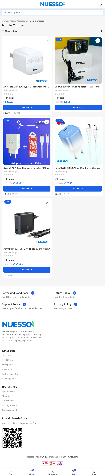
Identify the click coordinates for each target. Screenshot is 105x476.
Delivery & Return (10, 405)
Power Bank (7, 369)
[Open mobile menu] (3, 4)
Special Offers (8, 391)
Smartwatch (7, 355)
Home (5, 20)
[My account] (101, 4)
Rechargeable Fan (10, 374)
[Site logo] (52, 3)
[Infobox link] (18, 293)
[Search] (100, 12)
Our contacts (8, 400)
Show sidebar (11, 31)
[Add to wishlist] (46, 40)
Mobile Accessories (19, 20)
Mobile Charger (10, 90)
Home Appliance (9, 378)
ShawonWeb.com (69, 456)
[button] (26, 107)
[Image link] (18, 324)
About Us (6, 396)
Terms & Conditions (11, 410)
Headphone (7, 360)
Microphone (7, 364)
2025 (44, 456)
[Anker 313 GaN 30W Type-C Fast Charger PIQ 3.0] (26, 60)
